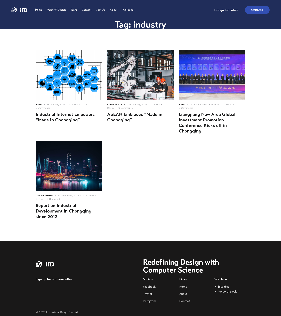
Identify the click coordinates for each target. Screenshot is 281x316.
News (39, 104)
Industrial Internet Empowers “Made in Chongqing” (65, 117)
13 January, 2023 (198, 104)
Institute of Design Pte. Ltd (62, 312)
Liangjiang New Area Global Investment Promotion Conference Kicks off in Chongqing (207, 123)
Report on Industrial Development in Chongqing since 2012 (63, 211)
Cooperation (116, 104)
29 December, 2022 (68, 195)
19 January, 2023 (138, 104)
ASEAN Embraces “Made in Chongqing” (134, 117)
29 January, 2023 (56, 104)
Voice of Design (228, 292)
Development (45, 195)
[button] (86, 104)
